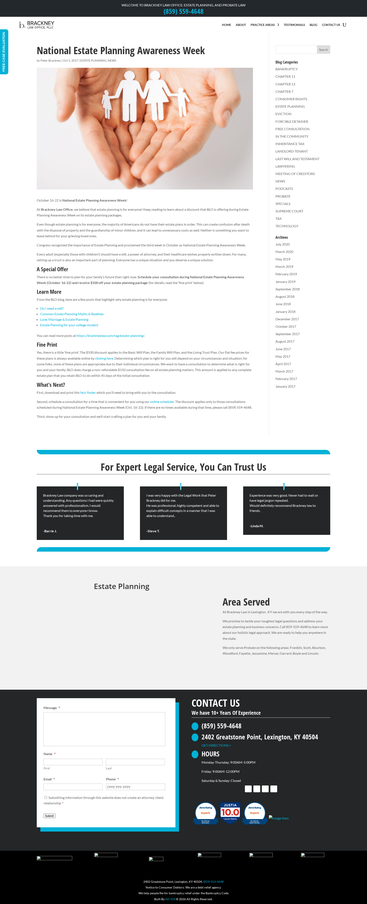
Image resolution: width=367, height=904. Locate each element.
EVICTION (283, 114)
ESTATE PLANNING (93, 60)
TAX (278, 218)
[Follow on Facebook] (248, 788)
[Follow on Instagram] (273, 788)
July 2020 (282, 244)
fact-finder (88, 392)
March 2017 (284, 371)
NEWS (112, 60)
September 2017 (287, 334)
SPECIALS (282, 204)
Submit (49, 816)
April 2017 (283, 364)
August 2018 (284, 296)
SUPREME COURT (289, 211)
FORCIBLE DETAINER (291, 121)
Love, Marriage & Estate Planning (64, 319)
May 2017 (282, 356)
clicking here (104, 358)
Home (226, 25)
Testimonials (294, 25)
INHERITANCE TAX (289, 144)
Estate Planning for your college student (69, 325)
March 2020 (284, 252)
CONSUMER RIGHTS (291, 99)
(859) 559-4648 (213, 881)
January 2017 (285, 386)
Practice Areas (263, 25)
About (241, 25)
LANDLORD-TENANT (291, 151)
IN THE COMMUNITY (291, 136)
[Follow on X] (256, 788)
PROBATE (283, 196)
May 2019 (282, 259)
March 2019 (284, 266)
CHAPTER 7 (284, 91)
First (47, 768)
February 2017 (286, 379)
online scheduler (162, 402)
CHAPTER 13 (285, 84)
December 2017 (287, 319)
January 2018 (285, 311)
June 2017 (283, 349)
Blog (313, 25)
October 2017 (285, 326)
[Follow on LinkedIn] (265, 788)
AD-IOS (170, 899)
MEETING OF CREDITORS (295, 174)
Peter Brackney (51, 60)
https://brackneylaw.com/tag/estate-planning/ (110, 335)
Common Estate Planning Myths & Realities (72, 314)
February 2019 (286, 274)
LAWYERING (285, 166)
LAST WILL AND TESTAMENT (297, 159)
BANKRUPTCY (286, 69)
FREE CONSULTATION (292, 129)
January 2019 (285, 282)
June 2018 (283, 304)
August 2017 (284, 341)
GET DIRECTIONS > (216, 745)
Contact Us (331, 25)
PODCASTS (284, 188)
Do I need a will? (52, 308)
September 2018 (287, 289)
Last (109, 768)
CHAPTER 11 (285, 76)
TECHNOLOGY (286, 226)
